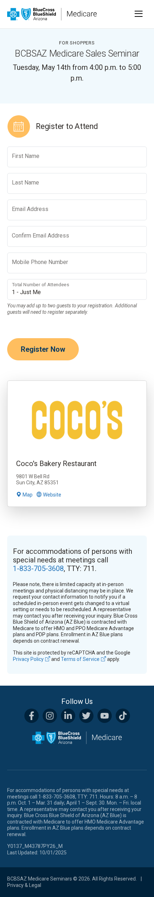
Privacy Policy (28, 659)
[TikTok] (123, 716)
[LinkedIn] (68, 716)
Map (28, 495)
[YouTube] (104, 716)
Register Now (43, 349)
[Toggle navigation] (139, 14)
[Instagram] (50, 716)
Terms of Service (80, 659)
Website (52, 495)
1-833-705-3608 (38, 568)
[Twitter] (86, 716)
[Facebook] (31, 716)
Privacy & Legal (24, 885)
